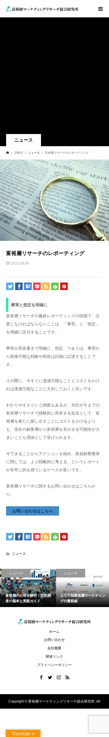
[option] (27, 588)
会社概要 (54, 648)
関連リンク (54, 656)
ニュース (23, 140)
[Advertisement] (54, 77)
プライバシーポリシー (54, 665)
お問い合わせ (54, 640)
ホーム (54, 632)
